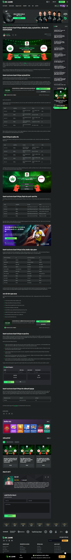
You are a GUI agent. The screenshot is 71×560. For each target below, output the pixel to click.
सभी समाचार (38, 546)
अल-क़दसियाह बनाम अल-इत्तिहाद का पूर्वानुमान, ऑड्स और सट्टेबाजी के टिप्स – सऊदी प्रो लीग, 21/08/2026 (59, 48)
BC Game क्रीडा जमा (57, 549)
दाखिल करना (54, 1)
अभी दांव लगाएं (27, 51)
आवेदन (55, 5)
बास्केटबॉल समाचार (39, 552)
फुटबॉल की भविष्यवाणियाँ (23, 551)
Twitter (13, 35)
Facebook (16, 35)
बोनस (61, 5)
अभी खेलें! (62, 556)
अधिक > (48, 421)
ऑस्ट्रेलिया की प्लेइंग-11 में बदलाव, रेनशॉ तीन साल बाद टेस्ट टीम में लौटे (59, 31)
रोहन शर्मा (8, 34)
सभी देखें (48, 438)
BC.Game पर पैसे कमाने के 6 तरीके (59, 551)
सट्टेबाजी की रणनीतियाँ (6, 551)
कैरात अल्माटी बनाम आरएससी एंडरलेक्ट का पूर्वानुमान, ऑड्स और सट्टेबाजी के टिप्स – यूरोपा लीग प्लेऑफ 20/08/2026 (59, 73)
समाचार (29, 5)
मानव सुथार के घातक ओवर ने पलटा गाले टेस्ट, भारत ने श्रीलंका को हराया (59, 61)
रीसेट (20, 381)
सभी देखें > (66, 26)
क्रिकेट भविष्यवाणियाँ (10, 442)
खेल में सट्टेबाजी (5, 5)
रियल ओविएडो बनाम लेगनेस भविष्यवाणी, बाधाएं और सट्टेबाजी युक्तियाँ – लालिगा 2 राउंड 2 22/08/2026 (59, 42)
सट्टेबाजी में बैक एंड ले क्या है (58, 552)
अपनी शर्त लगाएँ (61, 107)
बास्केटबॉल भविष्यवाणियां (23, 552)
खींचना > (27, 186)
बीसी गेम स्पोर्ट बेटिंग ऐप (57, 546)
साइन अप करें (62, 1)
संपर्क (32, 5)
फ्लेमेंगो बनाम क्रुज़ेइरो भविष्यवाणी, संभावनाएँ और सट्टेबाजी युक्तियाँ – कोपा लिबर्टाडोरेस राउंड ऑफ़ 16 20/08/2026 (60, 79)
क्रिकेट (25, 63)
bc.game (16, 405)
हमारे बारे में (36, 5)
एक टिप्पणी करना (10, 515)
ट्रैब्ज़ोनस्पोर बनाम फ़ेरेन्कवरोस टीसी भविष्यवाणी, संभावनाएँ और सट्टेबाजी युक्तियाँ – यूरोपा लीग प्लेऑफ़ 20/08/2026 (60, 67)
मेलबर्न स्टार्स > (27, 184)
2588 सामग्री (24, 480)
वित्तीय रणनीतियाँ (5, 549)
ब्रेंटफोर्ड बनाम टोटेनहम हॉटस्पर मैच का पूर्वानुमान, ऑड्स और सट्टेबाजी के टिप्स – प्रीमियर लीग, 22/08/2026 (59, 36)
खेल (3, 552)
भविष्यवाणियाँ (24, 5)
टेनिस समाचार (39, 551)
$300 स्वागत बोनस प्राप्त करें (43, 88)
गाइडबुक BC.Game (18, 5)
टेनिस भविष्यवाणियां (22, 549)
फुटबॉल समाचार (39, 549)
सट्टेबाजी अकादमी (11, 5)
